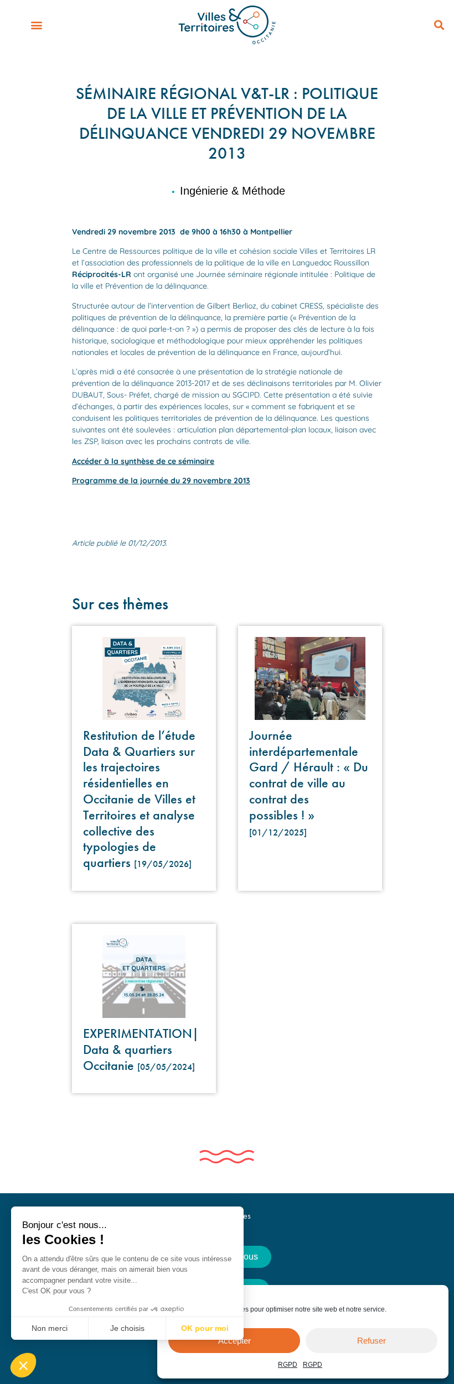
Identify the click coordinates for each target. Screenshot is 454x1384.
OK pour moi (205, 1328)
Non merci (50, 1328)
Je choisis (127, 1328)
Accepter (234, 1340)
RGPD (287, 1365)
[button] (36, 25)
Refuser (371, 1340)
